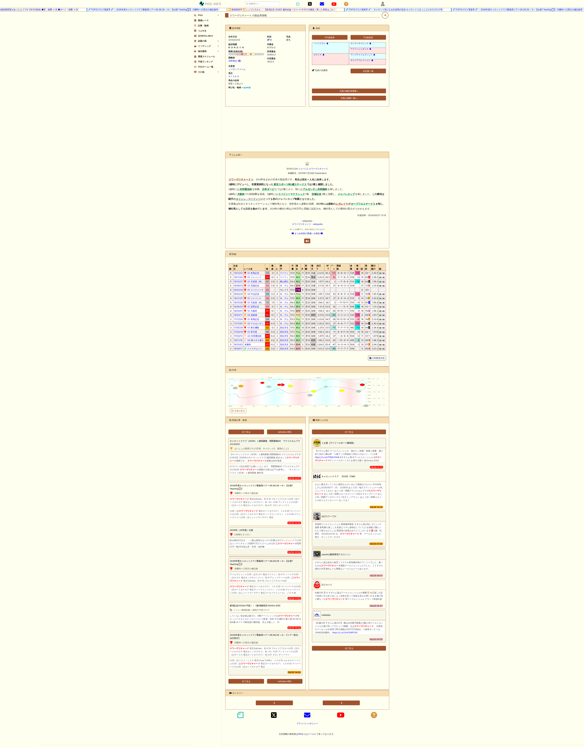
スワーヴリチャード (318, 168)
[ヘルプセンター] (346, 4)
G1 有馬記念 (253, 273)
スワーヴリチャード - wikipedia (307, 224)
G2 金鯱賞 (252, 315)
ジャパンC (303, 168)
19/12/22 (238, 273)
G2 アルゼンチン (255, 323)
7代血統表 (368, 37)
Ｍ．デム (284, 285)
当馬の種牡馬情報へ (349, 91)
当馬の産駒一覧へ (349, 98)
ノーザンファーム (236, 69)
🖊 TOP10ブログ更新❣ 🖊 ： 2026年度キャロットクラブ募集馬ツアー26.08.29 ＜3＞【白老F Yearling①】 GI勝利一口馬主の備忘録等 (497, 9)
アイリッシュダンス (359, 49)
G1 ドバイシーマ (255, 289)
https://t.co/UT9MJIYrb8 (327, 457)
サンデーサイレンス (359, 43)
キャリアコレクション (360, 60)
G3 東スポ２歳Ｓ (255, 340)
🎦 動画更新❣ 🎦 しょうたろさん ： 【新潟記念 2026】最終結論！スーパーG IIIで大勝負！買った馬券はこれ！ (261, 9)
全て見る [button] (246, 432)
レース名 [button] (248, 268)
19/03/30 (238, 289)
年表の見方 (239, 410)
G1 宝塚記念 (253, 285)
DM (299, 734)
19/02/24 (238, 294)
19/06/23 (238, 285)
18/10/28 (238, 302)
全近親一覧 (368, 71)
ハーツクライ (319, 43)
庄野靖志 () (234, 60)
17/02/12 (238, 336)
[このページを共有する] (385, 15)
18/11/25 (238, 298)
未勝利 (247, 344)
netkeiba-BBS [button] (285, 432)
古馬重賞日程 (378, 358)
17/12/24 (238, 319)
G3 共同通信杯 (254, 336)
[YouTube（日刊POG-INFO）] (334, 4)
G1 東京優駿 (253, 327)
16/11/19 (238, 340)
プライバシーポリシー (307, 723)
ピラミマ (318, 55)
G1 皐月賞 (252, 331)
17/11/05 (238, 323)
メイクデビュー (254, 348)
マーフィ (284, 273)
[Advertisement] (307, 129)
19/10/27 (238, 281)
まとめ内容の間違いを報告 (307, 233)
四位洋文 (284, 327)
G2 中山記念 (253, 294)
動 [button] (380, 268)
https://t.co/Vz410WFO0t (344, 632)
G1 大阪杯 (252, 310)
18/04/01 (238, 310)
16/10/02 (238, 344)
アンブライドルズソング (361, 55)
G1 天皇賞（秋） (255, 281)
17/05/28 (238, 327)
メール (311, 734)
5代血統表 (330, 37)
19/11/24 (238, 277)
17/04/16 (238, 331)
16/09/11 (238, 348)
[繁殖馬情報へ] (327, 43)
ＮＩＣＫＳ (233, 76)
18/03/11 (238, 315)
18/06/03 (238, 306)
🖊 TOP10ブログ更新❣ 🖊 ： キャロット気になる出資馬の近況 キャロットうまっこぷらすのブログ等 (374, 9)
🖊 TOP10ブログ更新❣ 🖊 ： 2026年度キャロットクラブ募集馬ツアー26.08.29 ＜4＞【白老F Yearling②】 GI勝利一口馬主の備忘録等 (133, 9)
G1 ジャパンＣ (254, 277)
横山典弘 (284, 281)
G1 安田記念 (253, 306)
